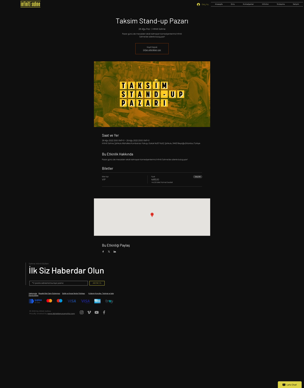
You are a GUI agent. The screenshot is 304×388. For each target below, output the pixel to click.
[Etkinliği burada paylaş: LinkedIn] (115, 252)
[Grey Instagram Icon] (81, 312)
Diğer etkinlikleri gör (152, 50)
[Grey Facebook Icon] (104, 312)
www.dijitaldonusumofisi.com (61, 313)
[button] (281, 4)
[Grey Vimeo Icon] (89, 312)
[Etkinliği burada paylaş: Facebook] (103, 252)
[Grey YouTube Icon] (96, 312)
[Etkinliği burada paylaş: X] (109, 252)
